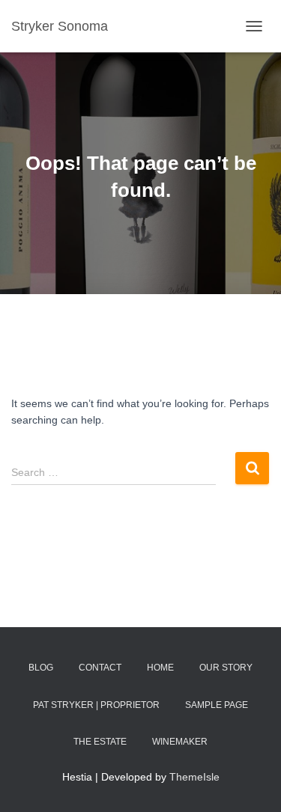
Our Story (226, 667)
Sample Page (216, 705)
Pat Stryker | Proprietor (96, 705)
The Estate (100, 741)
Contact (100, 667)
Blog (40, 667)
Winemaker (180, 741)
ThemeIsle (194, 777)
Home (160, 667)
